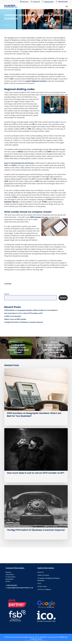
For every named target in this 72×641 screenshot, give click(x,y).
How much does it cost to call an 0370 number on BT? (23, 313)
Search (6, 294)
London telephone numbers (36, 81)
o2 (49, 163)
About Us (40, 572)
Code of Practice (43, 575)
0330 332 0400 (12, 585)
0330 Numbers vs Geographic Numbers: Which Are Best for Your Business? (31, 310)
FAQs (39, 583)
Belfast (20, 152)
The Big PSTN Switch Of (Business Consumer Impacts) (23, 322)
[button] (67, 6)
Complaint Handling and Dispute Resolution (48, 579)
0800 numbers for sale (39, 217)
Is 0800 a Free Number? (12, 316)
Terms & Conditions (44, 589)
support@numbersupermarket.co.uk (20, 588)
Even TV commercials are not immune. (19, 163)
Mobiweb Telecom (11, 202)
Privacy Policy (42, 586)
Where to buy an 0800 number (15, 319)
